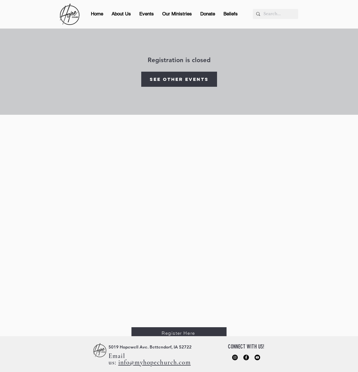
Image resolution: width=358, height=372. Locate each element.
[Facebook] (246, 357)
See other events (179, 79)
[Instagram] (235, 357)
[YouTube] (257, 357)
